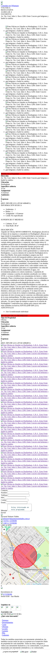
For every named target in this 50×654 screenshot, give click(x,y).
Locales (5, 629)
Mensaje (4, 510)
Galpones (5, 635)
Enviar (3, 513)
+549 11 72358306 (10, 523)
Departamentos (7, 622)
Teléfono (4, 495)
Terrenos (5, 620)
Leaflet (28, 584)
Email (3, 502)
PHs (3, 633)
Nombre (4, 493)
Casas (4, 625)
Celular (3, 500)
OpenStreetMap (36, 584)
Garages (5, 631)
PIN (2, 498)
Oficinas (5, 627)
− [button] (4, 533)
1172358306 (7, 594)
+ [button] (4, 529)
